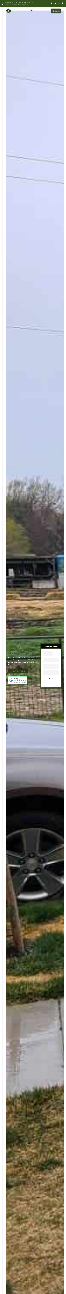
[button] (51, 3)
